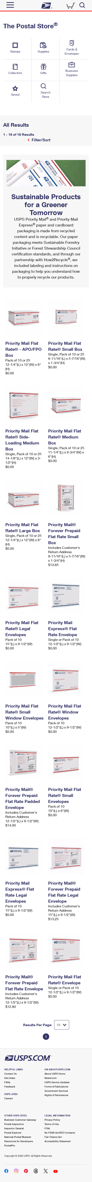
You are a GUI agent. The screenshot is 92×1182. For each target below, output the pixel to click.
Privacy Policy (52, 1119)
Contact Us (10, 1073)
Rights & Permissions (56, 1095)
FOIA (47, 1128)
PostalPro (9, 1145)
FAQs (7, 1082)
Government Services (56, 1090)
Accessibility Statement (58, 1141)
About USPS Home (55, 1073)
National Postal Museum (17, 1136)
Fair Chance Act (53, 1136)
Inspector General (14, 1128)
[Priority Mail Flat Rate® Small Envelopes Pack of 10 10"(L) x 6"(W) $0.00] (67, 762)
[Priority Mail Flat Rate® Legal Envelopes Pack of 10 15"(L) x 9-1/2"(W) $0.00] (24, 596)
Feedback (9, 1086)
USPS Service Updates (57, 1082)
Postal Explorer (12, 1132)
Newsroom (51, 1078)
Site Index (9, 1078)
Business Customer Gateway (20, 1119)
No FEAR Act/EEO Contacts (60, 1132)
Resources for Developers (18, 1141)
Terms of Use (52, 1124)
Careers (8, 1098)
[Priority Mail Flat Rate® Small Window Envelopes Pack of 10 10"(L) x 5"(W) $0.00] (24, 679)
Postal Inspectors (14, 1124)
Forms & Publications (56, 1086)
